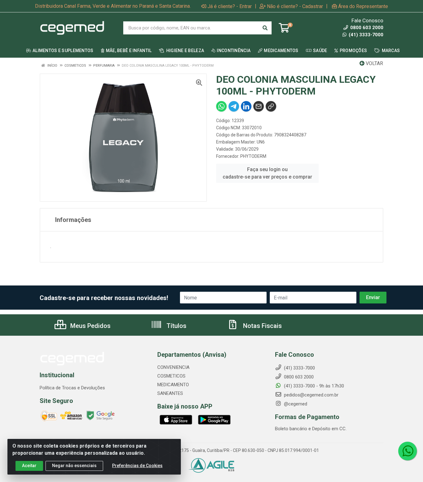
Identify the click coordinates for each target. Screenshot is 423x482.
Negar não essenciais (74, 465)
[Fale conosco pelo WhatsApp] (407, 451)
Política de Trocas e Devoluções (72, 388)
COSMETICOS (171, 376)
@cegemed (295, 404)
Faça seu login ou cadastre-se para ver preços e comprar (267, 173)
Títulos (175, 325)
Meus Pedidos (90, 325)
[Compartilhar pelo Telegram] (234, 106)
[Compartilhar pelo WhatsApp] (221, 106)
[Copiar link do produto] (271, 106)
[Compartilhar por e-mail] (258, 106)
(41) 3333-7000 (365, 35)
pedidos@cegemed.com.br (310, 395)
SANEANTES (170, 393)
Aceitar (29, 465)
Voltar (373, 63)
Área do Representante (363, 6)
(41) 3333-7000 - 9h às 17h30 (313, 386)
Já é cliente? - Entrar (229, 6)
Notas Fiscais (262, 325)
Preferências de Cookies (137, 465)
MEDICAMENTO (173, 384)
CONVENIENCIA (173, 367)
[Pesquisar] (265, 27)
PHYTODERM (253, 156)
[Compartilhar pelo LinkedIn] (246, 106)
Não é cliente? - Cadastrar (295, 6)
